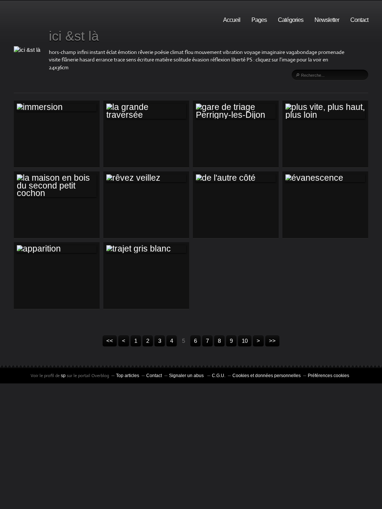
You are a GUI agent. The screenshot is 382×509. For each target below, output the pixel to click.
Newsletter (326, 20)
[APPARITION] (57, 249)
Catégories (290, 20)
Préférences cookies (328, 375)
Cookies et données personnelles (266, 375)
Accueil (231, 20)
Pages (259, 20)
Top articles (127, 375)
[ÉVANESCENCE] (325, 178)
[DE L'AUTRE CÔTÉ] (236, 178)
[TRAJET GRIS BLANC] (146, 249)
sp (64, 375)
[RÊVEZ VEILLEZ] (146, 178)
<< (109, 341)
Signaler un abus (187, 375)
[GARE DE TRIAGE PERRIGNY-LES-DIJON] (236, 111)
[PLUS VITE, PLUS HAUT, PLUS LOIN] (325, 111)
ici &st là (74, 36)
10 (245, 341)
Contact (359, 20)
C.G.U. (218, 375)
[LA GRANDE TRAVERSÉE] (146, 111)
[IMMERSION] (57, 107)
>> (272, 341)
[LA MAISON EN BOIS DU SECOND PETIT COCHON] (57, 185)
